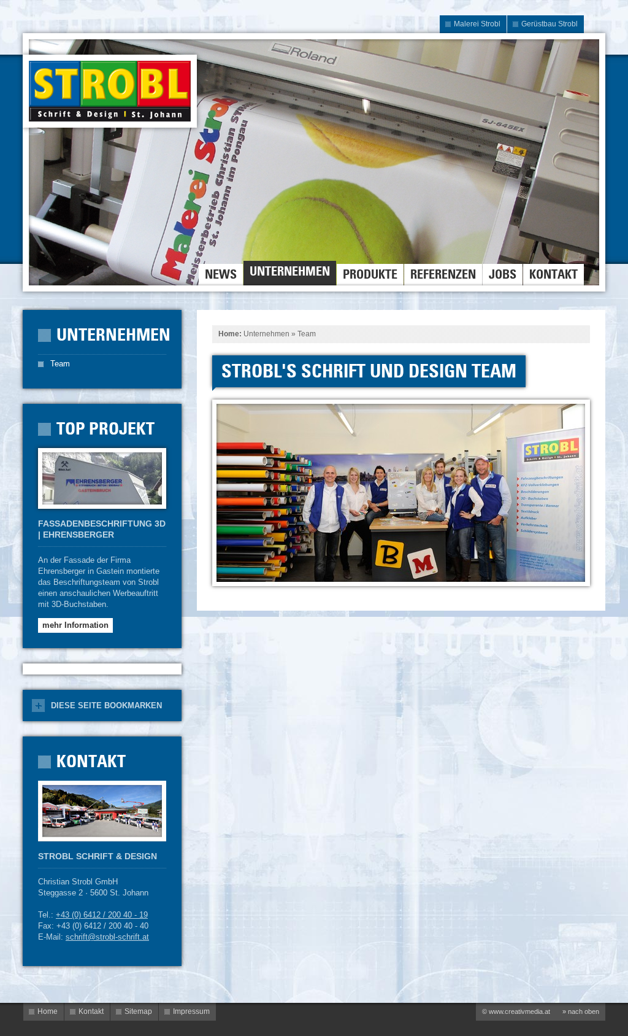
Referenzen (443, 274)
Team (306, 334)
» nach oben (580, 1011)
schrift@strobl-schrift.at (107, 936)
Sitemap (138, 1011)
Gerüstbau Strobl (549, 24)
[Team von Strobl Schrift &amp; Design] (400, 492)
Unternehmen (290, 271)
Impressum (191, 1011)
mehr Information (75, 625)
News (221, 274)
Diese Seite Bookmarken (106, 705)
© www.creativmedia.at (516, 1011)
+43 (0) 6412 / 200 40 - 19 (102, 914)
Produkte (370, 274)
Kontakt (553, 274)
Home (228, 334)
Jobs (502, 274)
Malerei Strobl (477, 24)
